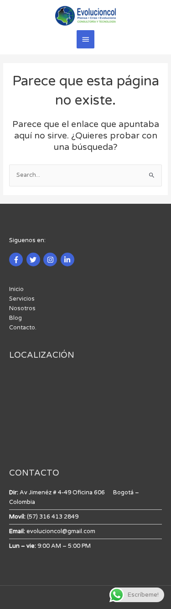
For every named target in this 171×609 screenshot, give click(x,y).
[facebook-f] (17, 259)
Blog (15, 318)
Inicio (16, 289)
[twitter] (34, 259)
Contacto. (22, 327)
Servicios (22, 298)
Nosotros (22, 308)
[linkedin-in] (69, 259)
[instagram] (51, 259)
